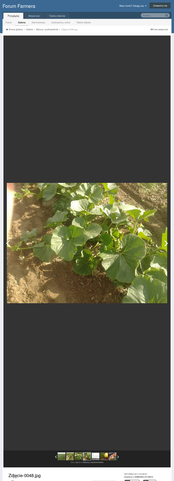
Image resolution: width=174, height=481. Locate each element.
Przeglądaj (13, 16)
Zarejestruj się (160, 5)
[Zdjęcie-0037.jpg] (70, 456)
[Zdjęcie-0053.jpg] (104, 456)
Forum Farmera (19, 5)
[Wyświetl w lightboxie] (164, 40)
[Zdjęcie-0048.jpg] (87, 456)
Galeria (21, 22)
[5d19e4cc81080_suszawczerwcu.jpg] (166, 243)
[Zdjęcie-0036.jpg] (61, 456)
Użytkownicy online (60, 22)
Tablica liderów (83, 22)
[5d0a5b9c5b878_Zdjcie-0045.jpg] (7, 243)
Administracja (38, 22)
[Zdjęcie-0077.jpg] (112, 456)
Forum (9, 22)
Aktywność (34, 16)
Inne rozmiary (150, 40)
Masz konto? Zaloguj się (132, 5)
